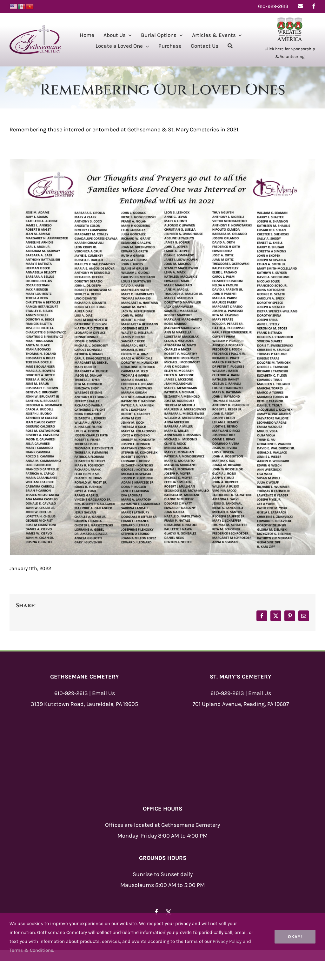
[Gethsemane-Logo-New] (35, 27)
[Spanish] (22, 6)
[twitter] (168, 912)
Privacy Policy (227, 941)
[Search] (230, 46)
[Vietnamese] (30, 6)
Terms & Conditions (31, 950)
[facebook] (156, 912)
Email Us (103, 693)
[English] (14, 6)
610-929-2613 (71, 693)
